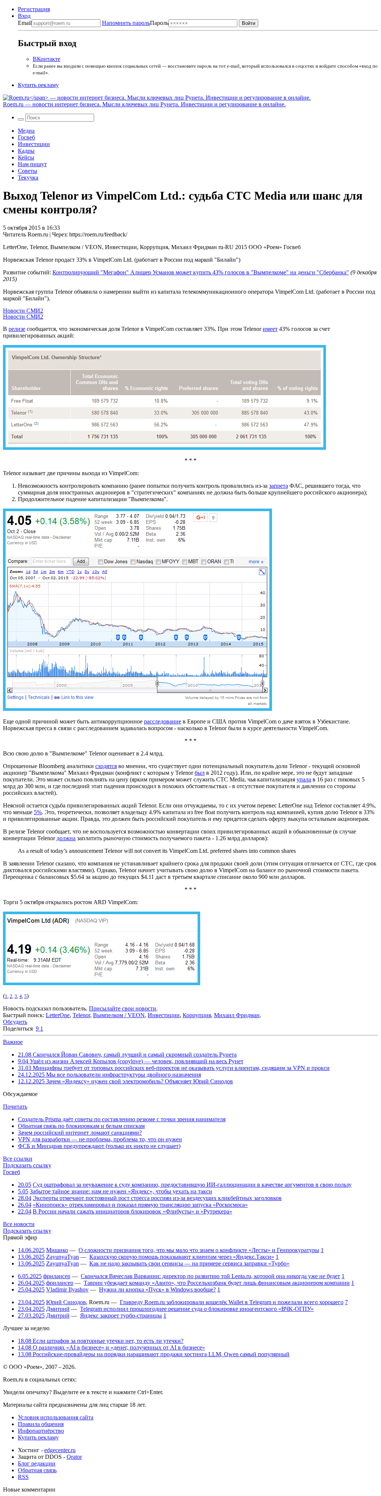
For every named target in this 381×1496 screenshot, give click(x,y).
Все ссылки (17, 1158)
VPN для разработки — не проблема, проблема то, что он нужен (100, 1139)
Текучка (28, 177)
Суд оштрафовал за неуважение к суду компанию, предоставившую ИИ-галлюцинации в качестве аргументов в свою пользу (192, 1184)
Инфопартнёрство (41, 1431)
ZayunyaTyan (62, 1257)
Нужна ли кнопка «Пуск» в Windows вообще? (157, 1289)
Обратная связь (37, 1470)
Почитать (15, 1106)
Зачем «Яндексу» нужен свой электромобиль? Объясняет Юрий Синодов (125, 1081)
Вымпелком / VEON (119, 1015)
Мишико (57, 1250)
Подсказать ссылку (27, 1165)
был (200, 773)
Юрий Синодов (66, 1302)
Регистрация (34, 9)
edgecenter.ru (60, 1450)
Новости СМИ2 (23, 310)
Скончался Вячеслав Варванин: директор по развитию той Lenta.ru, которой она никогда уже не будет (210, 1276)
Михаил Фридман (237, 1015)
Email (25, 23)
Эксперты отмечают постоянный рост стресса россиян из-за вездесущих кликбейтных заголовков (157, 1198)
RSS (23, 1477)
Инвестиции (34, 144)
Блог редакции (36, 1463)
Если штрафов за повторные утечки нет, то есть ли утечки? (100, 1341)
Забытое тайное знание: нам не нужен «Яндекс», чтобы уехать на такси (121, 1191)
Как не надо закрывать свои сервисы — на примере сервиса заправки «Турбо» (189, 1263)
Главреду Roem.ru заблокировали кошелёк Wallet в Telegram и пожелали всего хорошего (231, 1302)
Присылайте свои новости (122, 1008)
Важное (13, 1042)
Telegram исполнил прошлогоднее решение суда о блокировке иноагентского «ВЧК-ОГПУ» (197, 1309)
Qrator (74, 1457)
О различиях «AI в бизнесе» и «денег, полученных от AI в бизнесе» (111, 1347)
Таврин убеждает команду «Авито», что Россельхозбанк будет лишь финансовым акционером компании (217, 1283)
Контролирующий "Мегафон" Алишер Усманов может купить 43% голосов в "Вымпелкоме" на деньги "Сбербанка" (200, 272)
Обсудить (15, 1022)
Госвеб (26, 137)
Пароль (135, 23)
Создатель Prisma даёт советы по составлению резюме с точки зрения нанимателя (121, 1119)
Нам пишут (32, 164)
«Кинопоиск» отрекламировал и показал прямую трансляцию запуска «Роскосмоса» (140, 1205)
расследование (162, 721)
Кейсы (26, 157)
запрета (278, 486)
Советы (27, 171)
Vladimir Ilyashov (67, 1289)
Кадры (26, 151)
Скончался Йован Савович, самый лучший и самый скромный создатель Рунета (127, 1054)
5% (38, 812)
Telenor (81, 1015)
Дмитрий (58, 1309)
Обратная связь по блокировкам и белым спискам (81, 1126)
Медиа (26, 131)
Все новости (19, 1224)
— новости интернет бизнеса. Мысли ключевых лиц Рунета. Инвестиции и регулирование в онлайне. (144, 104)
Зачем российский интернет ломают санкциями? (80, 1132)
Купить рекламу (38, 85)
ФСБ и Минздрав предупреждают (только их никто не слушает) (99, 1146)
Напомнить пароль (126, 23)
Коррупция (197, 1015)
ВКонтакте (46, 59)
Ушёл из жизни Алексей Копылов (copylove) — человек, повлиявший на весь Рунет (130, 1061)
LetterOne (58, 1015)
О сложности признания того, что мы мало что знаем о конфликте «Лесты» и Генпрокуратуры (199, 1250)
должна (66, 838)
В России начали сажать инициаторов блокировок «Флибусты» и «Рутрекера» (132, 1211)
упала (304, 779)
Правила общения (41, 1424)
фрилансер (56, 1276)
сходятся (106, 766)
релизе (17, 329)
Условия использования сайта (55, 1417)
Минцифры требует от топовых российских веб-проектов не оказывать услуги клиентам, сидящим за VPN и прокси (174, 1068)
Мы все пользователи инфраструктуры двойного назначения (109, 1074)
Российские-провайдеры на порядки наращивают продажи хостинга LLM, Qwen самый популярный (153, 1354)
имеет (270, 329)
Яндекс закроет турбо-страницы (121, 1315)
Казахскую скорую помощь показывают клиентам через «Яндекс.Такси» (181, 1257)
